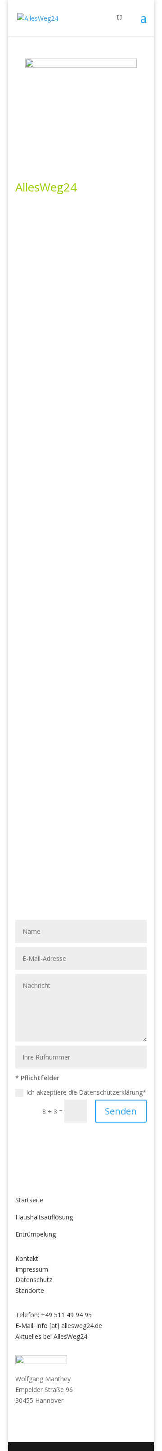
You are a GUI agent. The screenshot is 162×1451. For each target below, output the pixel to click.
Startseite (29, 1200)
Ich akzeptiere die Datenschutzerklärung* (86, 1092)
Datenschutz (33, 1279)
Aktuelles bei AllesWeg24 (51, 1336)
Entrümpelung (35, 1234)
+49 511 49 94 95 (66, 1314)
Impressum (31, 1269)
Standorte (29, 1290)
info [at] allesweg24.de (69, 1325)
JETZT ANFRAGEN (81, 232)
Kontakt (26, 1258)
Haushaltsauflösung (44, 1217)
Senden (121, 1111)
